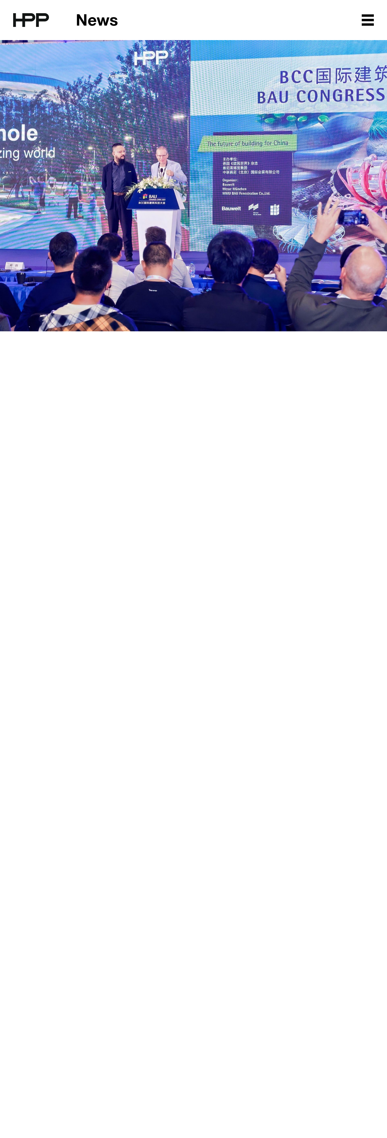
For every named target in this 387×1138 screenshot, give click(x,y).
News (97, 21)
